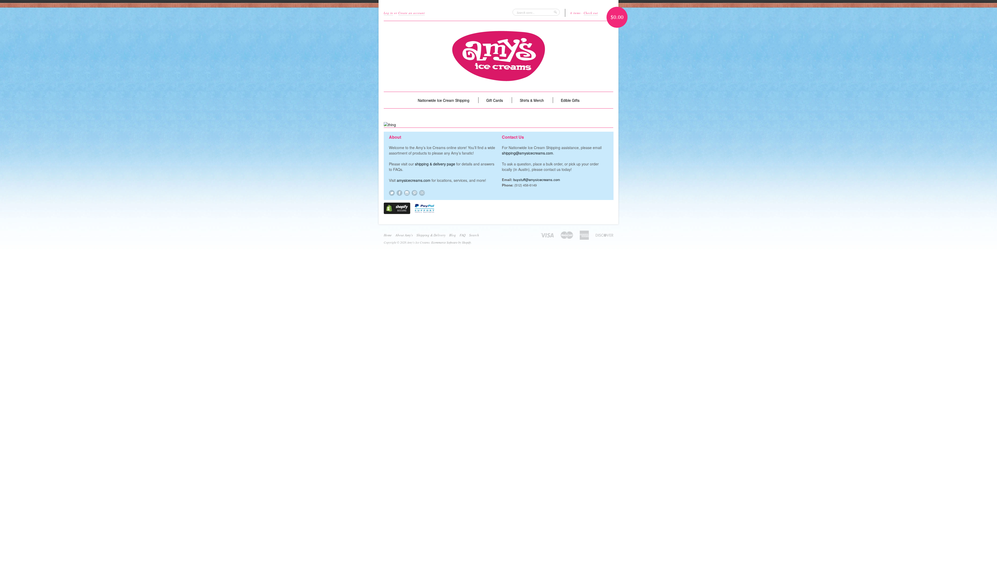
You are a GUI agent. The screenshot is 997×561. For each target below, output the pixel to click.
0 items (575, 13)
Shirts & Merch (532, 100)
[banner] (498, 56)
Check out (591, 13)
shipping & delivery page (435, 163)
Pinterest (414, 193)
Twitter (392, 193)
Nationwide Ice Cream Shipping (443, 100)
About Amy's (404, 235)
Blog (452, 235)
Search (474, 235)
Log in (388, 13)
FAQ (463, 235)
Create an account (411, 13)
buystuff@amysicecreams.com (536, 179)
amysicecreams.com (413, 180)
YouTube (422, 193)
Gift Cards (494, 100)
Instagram (407, 193)
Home (388, 235)
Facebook (399, 193)
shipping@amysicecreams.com (527, 153)
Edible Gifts (570, 100)
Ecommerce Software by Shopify (451, 242)
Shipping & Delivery (431, 235)
